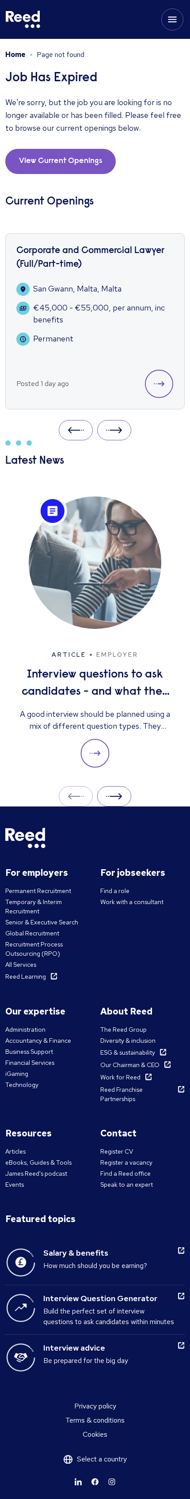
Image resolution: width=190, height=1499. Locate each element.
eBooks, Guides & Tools (38, 1162)
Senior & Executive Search (41, 922)
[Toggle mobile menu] (172, 19)
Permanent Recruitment (38, 891)
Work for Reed (120, 1077)
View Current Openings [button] (60, 161)
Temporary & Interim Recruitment (33, 906)
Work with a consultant (131, 902)
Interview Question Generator (100, 1298)
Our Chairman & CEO (130, 1065)
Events (14, 1185)
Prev (75, 430)
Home (15, 54)
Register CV (116, 1151)
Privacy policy (95, 1406)
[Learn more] (78, 1481)
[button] (159, 383)
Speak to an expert (126, 1185)
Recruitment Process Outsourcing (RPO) (34, 949)
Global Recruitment (32, 933)
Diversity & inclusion (128, 1041)
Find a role (114, 891)
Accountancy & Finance (38, 1041)
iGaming (16, 1074)
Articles (15, 1151)
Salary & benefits (75, 1253)
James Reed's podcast (36, 1173)
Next (114, 430)
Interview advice (74, 1348)
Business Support (29, 1052)
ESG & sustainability (127, 1052)
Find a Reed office (125, 1173)
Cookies (95, 1434)
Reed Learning (25, 976)
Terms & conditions (95, 1420)
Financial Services (29, 1063)
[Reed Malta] (23, 19)
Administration (25, 1029)
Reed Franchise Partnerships (121, 1094)
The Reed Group (123, 1029)
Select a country (102, 1459)
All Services (20, 965)
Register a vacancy (126, 1162)
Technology (21, 1085)
